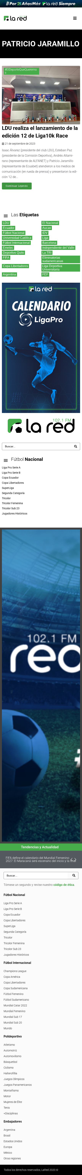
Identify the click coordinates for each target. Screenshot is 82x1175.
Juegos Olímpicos (14, 1079)
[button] (75, 18)
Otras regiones (12, 1158)
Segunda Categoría (15, 931)
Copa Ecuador (12, 914)
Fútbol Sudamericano (16, 999)
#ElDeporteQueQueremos (21, 71)
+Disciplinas (11, 1113)
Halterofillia (10, 1073)
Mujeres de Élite (13, 1101)
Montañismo (11, 1090)
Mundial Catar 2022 (15, 1005)
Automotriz (10, 1050)
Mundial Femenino (14, 1011)
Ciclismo (9, 1067)
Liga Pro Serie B (13, 908)
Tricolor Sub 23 (12, 948)
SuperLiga (9, 926)
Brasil (7, 1135)
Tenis (7, 1107)
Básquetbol (10, 1061)
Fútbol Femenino (13, 994)
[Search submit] (75, 446)
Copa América (12, 976)
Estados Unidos (13, 1141)
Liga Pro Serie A (13, 903)
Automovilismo (12, 1056)
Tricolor (8, 937)
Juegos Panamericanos (18, 1084)
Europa (8, 1146)
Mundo (8, 1028)
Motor (7, 1096)
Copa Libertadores (14, 920)
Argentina (9, 1129)
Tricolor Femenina (14, 943)
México (8, 1152)
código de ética (63, 885)
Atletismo (9, 1044)
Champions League (15, 971)
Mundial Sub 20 (13, 1022)
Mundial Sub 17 (13, 1016)
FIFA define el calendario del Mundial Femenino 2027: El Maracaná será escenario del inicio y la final (41, 859)
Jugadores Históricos (16, 954)
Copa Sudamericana (16, 988)
